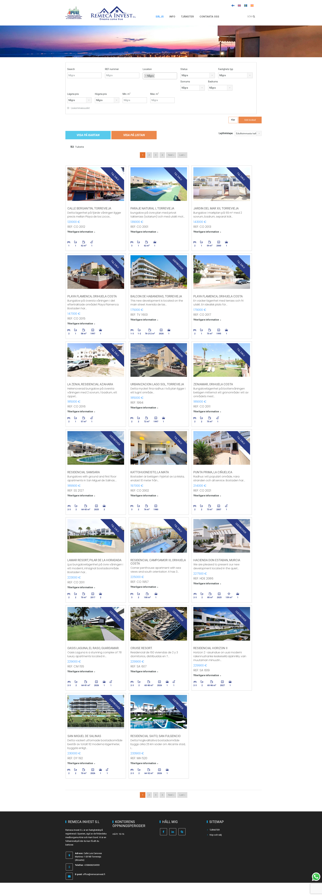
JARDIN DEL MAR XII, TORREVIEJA (216, 208)
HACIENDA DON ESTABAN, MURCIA (216, 560)
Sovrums (185, 81)
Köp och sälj (216, 835)
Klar (233, 119)
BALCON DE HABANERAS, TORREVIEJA (156, 296)
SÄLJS (160, 16)
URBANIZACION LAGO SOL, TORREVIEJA (157, 384)
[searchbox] (160, 80)
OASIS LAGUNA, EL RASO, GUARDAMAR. (93, 648)
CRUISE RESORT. (141, 648)
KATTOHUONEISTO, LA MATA (149, 472)
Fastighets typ (225, 69)
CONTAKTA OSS (209, 16)
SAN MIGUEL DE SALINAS (84, 736)
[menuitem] (232, 5)
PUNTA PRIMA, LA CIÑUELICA (212, 472)
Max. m (154, 93)
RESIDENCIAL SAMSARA (83, 472)
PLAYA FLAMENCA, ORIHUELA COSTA (92, 296)
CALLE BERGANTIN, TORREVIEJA (89, 208)
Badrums (213, 81)
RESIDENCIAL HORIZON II (210, 648)
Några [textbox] (185, 75)
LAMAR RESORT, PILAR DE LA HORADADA (94, 560)
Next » (171, 155)
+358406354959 (91, 865)
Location (147, 69)
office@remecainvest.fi (94, 874)
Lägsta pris (73, 94)
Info (172, 16)
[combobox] (160, 75)
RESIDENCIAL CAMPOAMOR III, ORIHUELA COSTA (158, 561)
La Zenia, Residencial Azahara (90, 384)
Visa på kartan (88, 135)
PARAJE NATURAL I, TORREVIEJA (152, 208)
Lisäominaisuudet (80, 108)
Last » (182, 155)
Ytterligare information (80, 231)
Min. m (126, 93)
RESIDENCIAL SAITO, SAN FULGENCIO (155, 736)
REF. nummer (112, 69)
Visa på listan (134, 135)
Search (71, 69)
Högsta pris (101, 94)
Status (183, 69)
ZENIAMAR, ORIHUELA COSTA (213, 384)
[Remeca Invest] (113, 17)
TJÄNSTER (187, 16)
